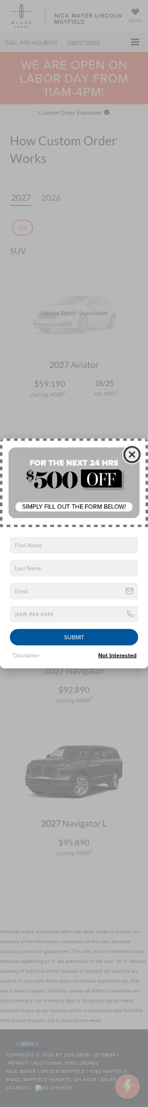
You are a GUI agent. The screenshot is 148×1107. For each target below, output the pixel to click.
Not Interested (117, 655)
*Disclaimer (26, 655)
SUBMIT (74, 637)
